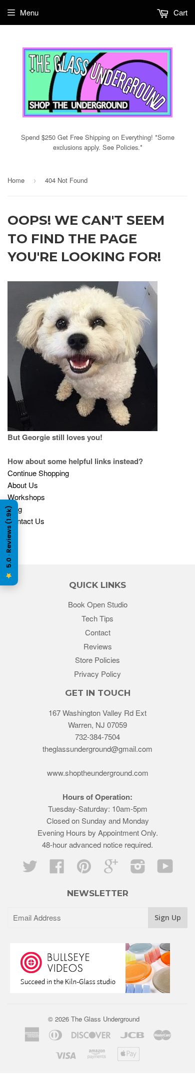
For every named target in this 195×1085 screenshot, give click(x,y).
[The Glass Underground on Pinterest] (84, 869)
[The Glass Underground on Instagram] (138, 869)
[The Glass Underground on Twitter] (30, 869)
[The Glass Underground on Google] (111, 869)
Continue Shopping (38, 473)
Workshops (26, 497)
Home (16, 180)
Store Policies (97, 659)
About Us (23, 485)
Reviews (98, 646)
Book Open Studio (98, 604)
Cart (180, 12)
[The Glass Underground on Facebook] (57, 869)
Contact (97, 632)
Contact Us (26, 521)
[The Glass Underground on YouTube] (165, 869)
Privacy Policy (97, 673)
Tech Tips (98, 618)
